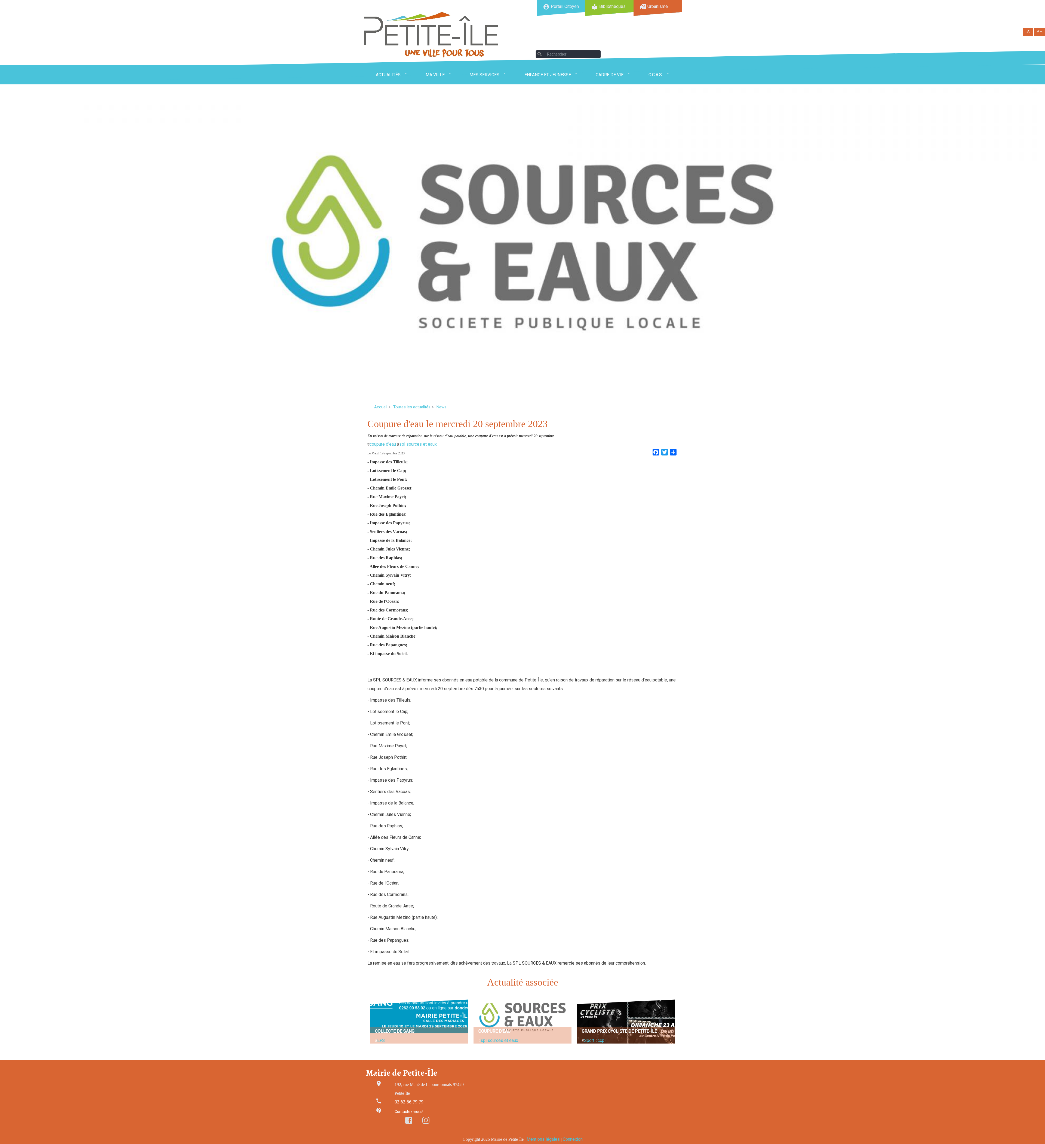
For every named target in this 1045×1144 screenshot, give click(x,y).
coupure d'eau (383, 444)
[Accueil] (431, 34)
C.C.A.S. (655, 74)
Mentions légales (543, 1139)
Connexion (573, 1139)
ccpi (602, 1040)
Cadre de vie (609, 74)
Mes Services (484, 74)
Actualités (388, 74)
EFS (381, 1040)
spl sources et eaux (418, 444)
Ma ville (435, 74)
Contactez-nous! (409, 1111)
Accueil (380, 407)
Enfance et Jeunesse (547, 74)
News (442, 407)
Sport (589, 1040)
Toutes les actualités (412, 407)
